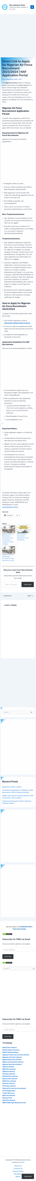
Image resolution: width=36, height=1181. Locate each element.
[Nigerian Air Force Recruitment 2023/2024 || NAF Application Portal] (8, 550)
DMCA (18, 1177)
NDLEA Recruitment (9, 1047)
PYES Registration (8, 1091)
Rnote (22, 1162)
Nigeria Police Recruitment (12, 1059)
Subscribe (27, 584)
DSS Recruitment (8, 1083)
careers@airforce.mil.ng (10, 507)
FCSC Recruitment (9, 1086)
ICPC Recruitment (8, 1074)
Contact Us (18, 1168)
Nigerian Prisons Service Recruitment (15, 1055)
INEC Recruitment (8, 1095)
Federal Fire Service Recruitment (14, 1088)
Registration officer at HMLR (11, 787)
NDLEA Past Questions (10, 1052)
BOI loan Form (7, 1098)
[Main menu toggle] (32, 7)
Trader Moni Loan (8, 1093)
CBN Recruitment (8, 1071)
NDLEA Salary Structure (11, 1050)
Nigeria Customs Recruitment (13, 1062)
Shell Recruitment (8, 1100)
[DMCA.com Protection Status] (7, 934)
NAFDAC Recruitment (10, 1076)
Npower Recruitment (9, 1079)
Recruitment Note (17, 5)
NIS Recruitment (8, 1067)
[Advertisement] (18, 39)
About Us (18, 1166)
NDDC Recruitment (9, 1081)
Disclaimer (18, 1174)
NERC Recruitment (9, 1069)
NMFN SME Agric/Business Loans (14, 1103)
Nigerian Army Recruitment (12, 1057)
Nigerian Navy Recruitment (12, 1064)
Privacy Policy (18, 1171)
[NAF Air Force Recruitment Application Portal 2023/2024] (23, 529)
